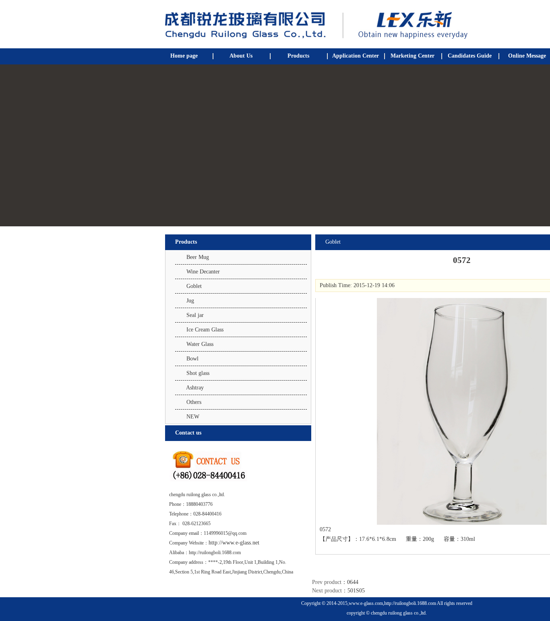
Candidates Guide (470, 56)
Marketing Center (412, 56)
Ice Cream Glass (204, 330)
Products (298, 56)
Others (193, 402)
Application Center (355, 56)
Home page (184, 56)
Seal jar (195, 315)
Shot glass (197, 373)
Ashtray (195, 388)
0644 (352, 582)
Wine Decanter (203, 272)
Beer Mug (197, 257)
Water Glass (199, 344)
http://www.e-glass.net (234, 543)
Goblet (194, 286)
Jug (190, 301)
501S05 (356, 591)
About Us (241, 56)
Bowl (192, 359)
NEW (192, 417)
